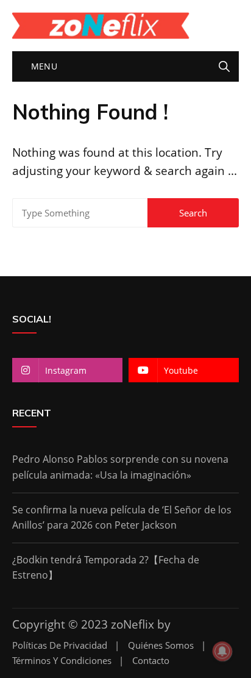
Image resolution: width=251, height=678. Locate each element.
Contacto (150, 660)
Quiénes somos (161, 645)
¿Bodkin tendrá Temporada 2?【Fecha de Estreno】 (105, 567)
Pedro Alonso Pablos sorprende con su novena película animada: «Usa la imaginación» (120, 467)
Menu (42, 66)
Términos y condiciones (61, 660)
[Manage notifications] (222, 651)
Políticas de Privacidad (59, 645)
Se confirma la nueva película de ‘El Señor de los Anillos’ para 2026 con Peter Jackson (122, 517)
